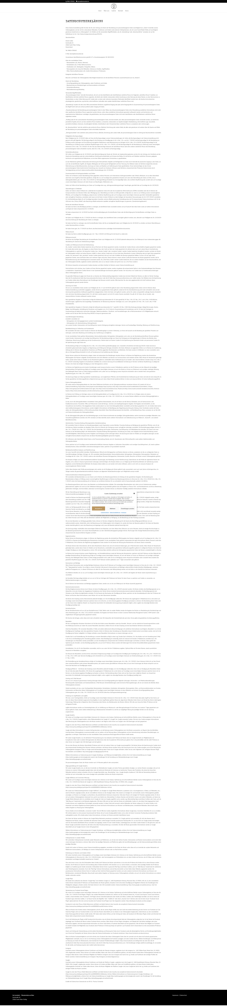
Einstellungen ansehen (127, 508)
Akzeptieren (98, 508)
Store (127, 11)
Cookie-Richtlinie (105, 512)
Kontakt (120, 11)
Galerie (114, 11)
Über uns (106, 11)
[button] (134, 493)
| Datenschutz (183, 995)
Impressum (123, 512)
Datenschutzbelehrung (115, 512)
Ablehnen (112, 508)
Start (100, 11)
